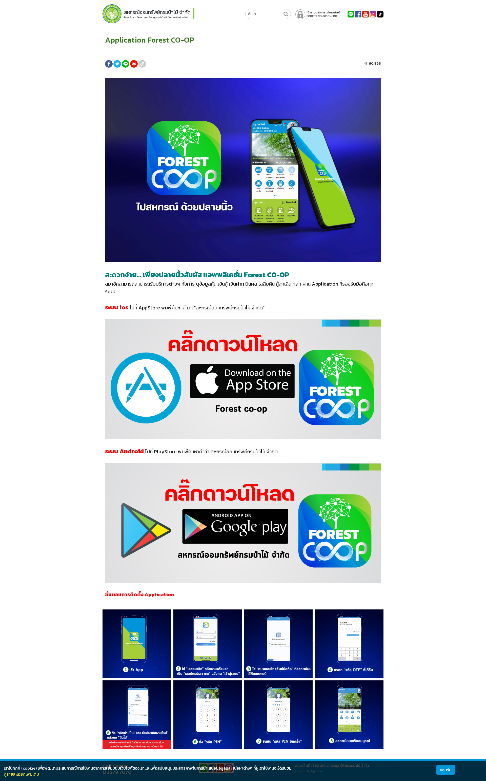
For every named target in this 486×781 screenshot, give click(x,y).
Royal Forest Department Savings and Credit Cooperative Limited (156, 17)
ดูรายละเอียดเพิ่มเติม (21, 774)
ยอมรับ (446, 770)
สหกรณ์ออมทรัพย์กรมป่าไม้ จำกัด (157, 12)
